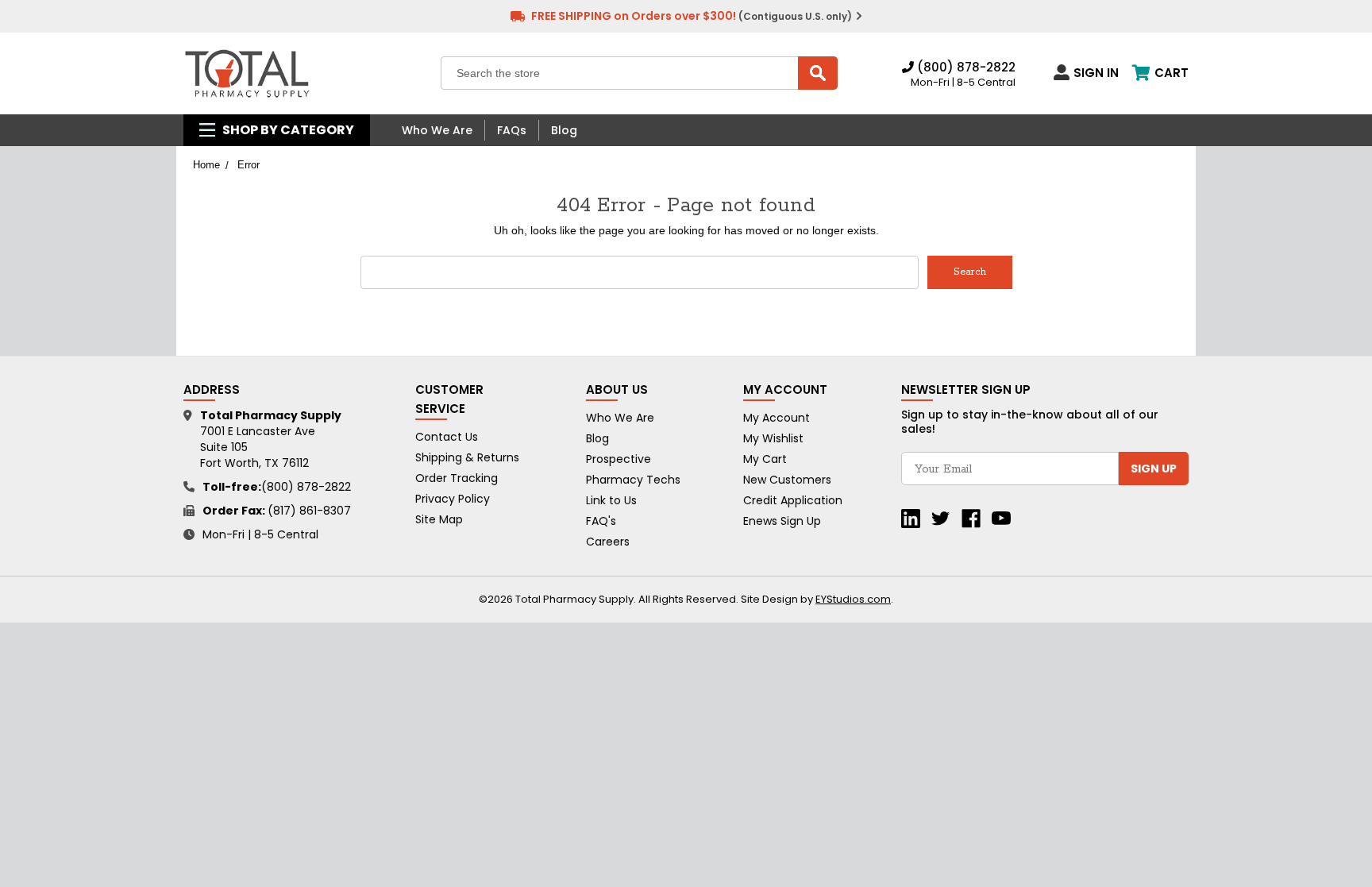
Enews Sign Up (782, 521)
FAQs (511, 130)
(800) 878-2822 (965, 67)
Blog (564, 130)
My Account (776, 418)
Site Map (439, 519)
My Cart (765, 459)
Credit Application (792, 500)
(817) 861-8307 (309, 511)
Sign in (1096, 72)
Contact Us (446, 437)
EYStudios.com (853, 599)
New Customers (787, 480)
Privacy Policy (452, 499)
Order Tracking (456, 478)
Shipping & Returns (467, 457)
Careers (608, 542)
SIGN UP (1154, 468)
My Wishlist (773, 438)
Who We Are (437, 130)
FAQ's (601, 521)
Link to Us (611, 500)
